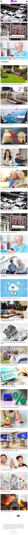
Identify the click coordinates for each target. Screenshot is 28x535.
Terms (17, 533)
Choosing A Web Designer (6, 491)
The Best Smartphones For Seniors (13, 57)
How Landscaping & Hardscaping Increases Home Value (12, 84)
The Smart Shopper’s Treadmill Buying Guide (9, 105)
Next (18, 515)
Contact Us (11, 533)
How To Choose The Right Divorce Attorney (9, 167)
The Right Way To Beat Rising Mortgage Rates (10, 407)
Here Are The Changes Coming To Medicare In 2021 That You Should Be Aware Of (14, 276)
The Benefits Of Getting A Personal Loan (8, 386)
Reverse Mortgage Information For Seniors (9, 365)
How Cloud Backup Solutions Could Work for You (10, 298)
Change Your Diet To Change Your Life (8, 429)
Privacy (15, 533)
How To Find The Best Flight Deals (7, 124)
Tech (2, 55)
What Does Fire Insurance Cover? (7, 511)
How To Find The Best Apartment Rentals (12, 37)
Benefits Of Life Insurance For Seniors (8, 189)
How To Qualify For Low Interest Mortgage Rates (10, 145)
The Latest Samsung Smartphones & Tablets (9, 450)
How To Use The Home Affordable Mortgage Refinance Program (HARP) (13, 343)
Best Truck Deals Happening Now (12, 19)
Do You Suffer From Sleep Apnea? (7, 469)
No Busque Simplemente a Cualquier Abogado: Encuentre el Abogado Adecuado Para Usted (12, 320)
